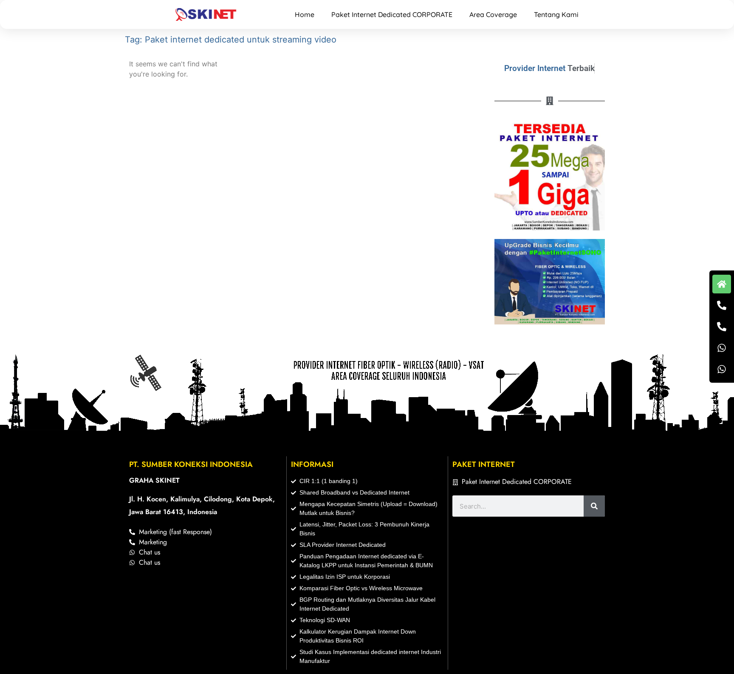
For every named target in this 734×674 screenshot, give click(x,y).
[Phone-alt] (721, 305)
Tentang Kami (556, 14)
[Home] (721, 284)
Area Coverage (493, 14)
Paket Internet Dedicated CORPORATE (391, 14)
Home (304, 14)
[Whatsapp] (721, 347)
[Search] (594, 506)
